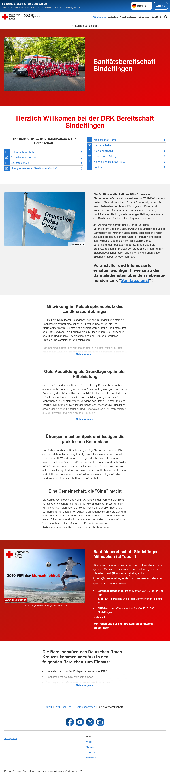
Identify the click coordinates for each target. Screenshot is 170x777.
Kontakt (89, 741)
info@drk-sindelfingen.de (112, 578)
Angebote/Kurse (128, 16)
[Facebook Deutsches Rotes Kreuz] (70, 722)
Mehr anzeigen (83, 353)
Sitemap (90, 746)
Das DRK (156, 16)
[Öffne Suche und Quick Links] (166, 17)
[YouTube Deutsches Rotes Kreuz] (80, 722)
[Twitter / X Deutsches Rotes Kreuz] (90, 722)
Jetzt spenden (10, 738)
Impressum (91, 757)
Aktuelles (113, 16)
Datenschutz (92, 752)
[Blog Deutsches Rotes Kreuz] (100, 722)
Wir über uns (99, 16)
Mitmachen (144, 16)
